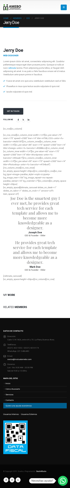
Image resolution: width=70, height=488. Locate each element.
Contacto (10, 400)
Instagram (12, 480)
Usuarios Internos (11, 414)
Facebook (18, 119)
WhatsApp (18, 480)
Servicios (9, 394)
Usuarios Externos (29, 414)
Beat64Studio (41, 471)
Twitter (23, 119)
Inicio (8, 383)
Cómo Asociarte (13, 389)
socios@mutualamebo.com (19, 359)
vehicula (12, 68)
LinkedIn (28, 119)
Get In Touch (13, 111)
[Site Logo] (12, 7)
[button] (64, 7)
